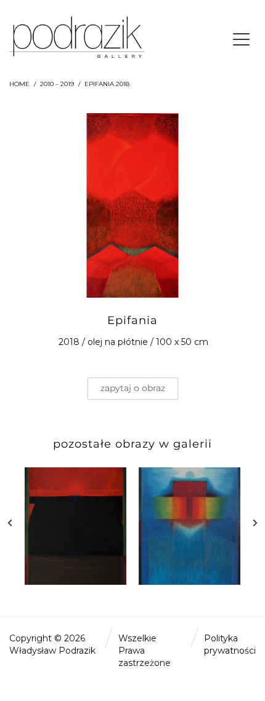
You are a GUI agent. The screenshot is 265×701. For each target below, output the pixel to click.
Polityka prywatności (230, 644)
